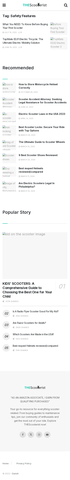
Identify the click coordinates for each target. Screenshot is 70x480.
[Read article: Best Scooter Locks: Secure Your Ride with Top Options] (9, 130)
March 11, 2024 (27, 176)
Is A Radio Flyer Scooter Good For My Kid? (36, 311)
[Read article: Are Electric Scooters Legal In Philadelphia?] (9, 186)
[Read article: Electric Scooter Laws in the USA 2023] (9, 117)
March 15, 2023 (27, 146)
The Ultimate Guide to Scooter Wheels (42, 141)
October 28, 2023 (29, 92)
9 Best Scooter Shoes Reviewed (38, 155)
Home (6, 463)
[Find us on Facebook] (23, 435)
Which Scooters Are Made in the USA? (33, 334)
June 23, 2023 (26, 107)
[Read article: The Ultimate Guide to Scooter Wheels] (9, 145)
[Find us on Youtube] (47, 435)
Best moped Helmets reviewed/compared (35, 345)
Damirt (15, 473)
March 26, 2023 (27, 135)
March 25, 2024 (27, 160)
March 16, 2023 (27, 191)
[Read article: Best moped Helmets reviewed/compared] (9, 171)
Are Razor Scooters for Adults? (29, 322)
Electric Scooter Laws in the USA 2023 (42, 113)
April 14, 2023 (26, 118)
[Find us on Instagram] (39, 435)
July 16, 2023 (10, 32)
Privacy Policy (23, 463)
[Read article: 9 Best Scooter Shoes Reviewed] (9, 158)
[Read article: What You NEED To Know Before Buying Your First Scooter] (58, 28)
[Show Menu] (4, 5)
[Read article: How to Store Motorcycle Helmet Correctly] (9, 87)
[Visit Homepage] (35, 5)
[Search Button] (65, 5)
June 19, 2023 (10, 47)
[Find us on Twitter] (31, 435)
